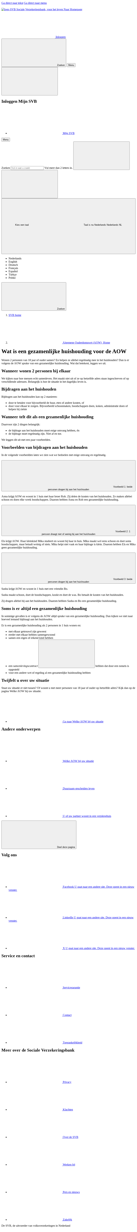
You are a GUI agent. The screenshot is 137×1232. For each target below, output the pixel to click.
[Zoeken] (101, 155)
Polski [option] (12, 277)
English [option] (13, 261)
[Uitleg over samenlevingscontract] (66, 654)
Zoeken (5, 167)
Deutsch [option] (13, 264)
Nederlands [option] (15, 258)
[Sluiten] (29, 81)
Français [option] (13, 268)
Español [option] (13, 271)
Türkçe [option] (13, 274)
